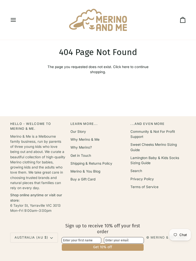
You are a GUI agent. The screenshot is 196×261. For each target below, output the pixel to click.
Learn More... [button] (84, 124)
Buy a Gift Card (82, 179)
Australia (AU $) (31, 237)
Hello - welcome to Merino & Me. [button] (30, 126)
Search (136, 171)
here (125, 67)
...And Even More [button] (147, 124)
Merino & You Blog (85, 171)
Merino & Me (163, 237)
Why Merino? (81, 147)
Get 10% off (102, 247)
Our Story (78, 131)
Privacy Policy (142, 179)
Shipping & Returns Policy (91, 163)
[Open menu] (18, 20)
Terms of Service (144, 187)
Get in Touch (80, 155)
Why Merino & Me (85, 139)
